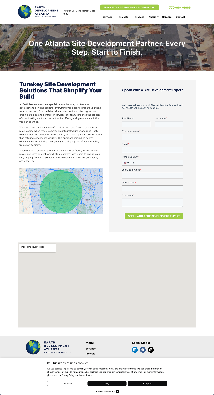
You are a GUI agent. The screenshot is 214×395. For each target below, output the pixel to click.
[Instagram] (151, 350)
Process (139, 16)
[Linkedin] (135, 350)
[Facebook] (143, 350)
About (152, 16)
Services (107, 16)
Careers (166, 16)
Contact (180, 16)
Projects (123, 16)
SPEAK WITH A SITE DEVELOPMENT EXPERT (127, 7)
